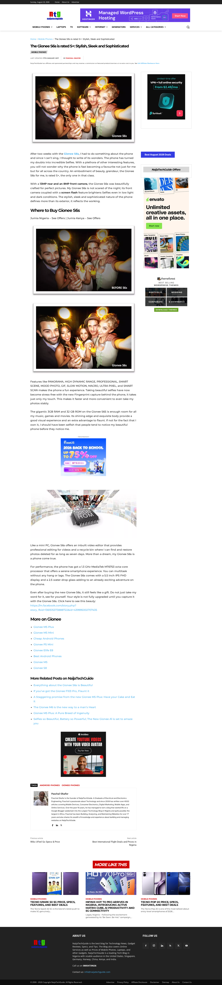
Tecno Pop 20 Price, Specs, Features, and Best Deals (159, 904)
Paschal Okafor (73, 58)
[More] (188, 58)
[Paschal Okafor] (41, 809)
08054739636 (89, 965)
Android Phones (50, 785)
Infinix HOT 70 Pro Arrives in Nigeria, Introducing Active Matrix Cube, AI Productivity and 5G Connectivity (110, 906)
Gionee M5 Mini (44, 632)
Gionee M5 (40, 662)
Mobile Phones (45, 39)
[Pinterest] (167, 58)
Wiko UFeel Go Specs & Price (45, 841)
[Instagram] (154, 946)
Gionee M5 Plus (44, 626)
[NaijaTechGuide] (54, 15)
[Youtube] (186, 946)
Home (33, 39)
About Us (176, 982)
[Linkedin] (181, 58)
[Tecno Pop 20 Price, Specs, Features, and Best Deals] (166, 883)
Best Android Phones (48, 656)
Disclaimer (154, 982)
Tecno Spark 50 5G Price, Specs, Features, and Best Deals (52, 904)
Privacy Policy (123, 982)
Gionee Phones (71, 785)
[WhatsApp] (174, 58)
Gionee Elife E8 (43, 650)
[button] (188, 27)
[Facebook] (154, 58)
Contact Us (187, 982)
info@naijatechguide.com (97, 972)
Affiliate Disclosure (139, 982)
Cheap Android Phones (49, 638)
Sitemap (165, 982)
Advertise (110, 982)
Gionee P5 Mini (43, 644)
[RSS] (170, 946)
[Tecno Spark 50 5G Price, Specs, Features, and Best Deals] (55, 883)
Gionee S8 (40, 667)
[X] (161, 58)
